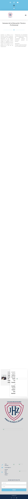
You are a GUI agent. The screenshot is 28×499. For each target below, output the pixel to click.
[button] (14, 5)
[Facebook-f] (14, 2)
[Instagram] (10, 2)
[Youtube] (17, 2)
